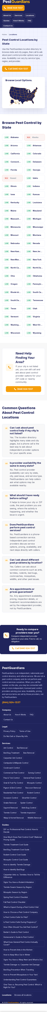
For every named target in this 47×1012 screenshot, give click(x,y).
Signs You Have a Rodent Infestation (19, 882)
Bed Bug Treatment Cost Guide (16, 850)
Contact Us (8, 26)
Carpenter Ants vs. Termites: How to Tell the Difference (22, 876)
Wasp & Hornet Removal (14, 818)
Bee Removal (28, 753)
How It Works (18, 21)
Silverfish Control (29, 798)
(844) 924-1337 (15, 8)
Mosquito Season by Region (15, 892)
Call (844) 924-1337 (18, 69)
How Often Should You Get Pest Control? (21, 927)
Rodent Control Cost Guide (15, 855)
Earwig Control (34, 773)
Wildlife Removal (34, 818)
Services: (6, 743)
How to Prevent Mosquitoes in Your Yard (20, 975)
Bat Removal (22, 748)
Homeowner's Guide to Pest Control (19, 937)
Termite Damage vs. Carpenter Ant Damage (22, 965)
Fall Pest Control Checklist (14, 902)
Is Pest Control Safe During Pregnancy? (20, 922)
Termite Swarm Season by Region (18, 887)
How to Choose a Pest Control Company (21, 912)
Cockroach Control (12, 768)
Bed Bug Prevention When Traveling (19, 970)
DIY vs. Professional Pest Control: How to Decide (21, 830)
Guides (6, 21)
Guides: (5, 825)
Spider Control (26, 803)
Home (4, 34)
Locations (30, 15)
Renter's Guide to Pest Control (16, 932)
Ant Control (8, 748)
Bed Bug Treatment (11, 753)
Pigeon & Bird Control (13, 788)
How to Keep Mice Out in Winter (17, 955)
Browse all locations (22, 995)
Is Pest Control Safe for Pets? (16, 917)
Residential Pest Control (13, 793)
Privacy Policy (9, 731)
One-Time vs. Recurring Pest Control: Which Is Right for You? (23, 986)
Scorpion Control (11, 798)
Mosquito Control (34, 783)
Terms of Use (24, 731)
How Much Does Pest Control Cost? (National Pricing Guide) (23, 838)
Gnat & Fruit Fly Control (13, 783)
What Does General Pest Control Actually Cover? (21, 943)
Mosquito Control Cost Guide (16, 860)
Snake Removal (10, 803)
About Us (7, 15)
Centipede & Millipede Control (16, 763)
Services (18, 15)
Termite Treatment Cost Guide (16, 845)
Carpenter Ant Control (13, 758)
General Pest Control (32, 778)
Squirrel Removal (11, 808)
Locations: (7, 995)
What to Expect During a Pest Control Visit (21, 907)
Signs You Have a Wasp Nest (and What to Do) (23, 960)
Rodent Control (33, 793)
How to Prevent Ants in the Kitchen (18, 950)
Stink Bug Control (29, 808)
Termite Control (10, 813)
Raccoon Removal (33, 788)
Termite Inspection (28, 813)
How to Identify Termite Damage (17, 865)
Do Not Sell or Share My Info (16, 736)
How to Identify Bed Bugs (14, 870)
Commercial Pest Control (14, 773)
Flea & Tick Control (12, 778)
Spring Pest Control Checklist (16, 897)
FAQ (29, 21)
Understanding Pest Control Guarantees (20, 980)
